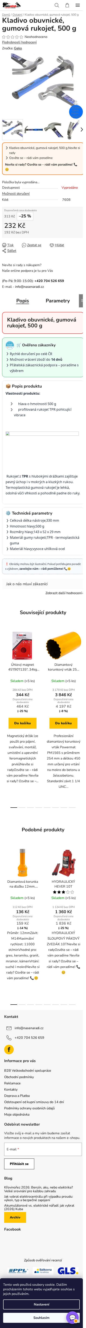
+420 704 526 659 (29, 1037)
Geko (18, 48)
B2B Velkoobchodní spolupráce (27, 1070)
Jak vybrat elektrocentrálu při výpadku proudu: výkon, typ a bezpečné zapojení (38, 1198)
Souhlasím (41, 1318)
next (81, 671)
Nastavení (41, 1304)
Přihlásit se (19, 1164)
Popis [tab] (22, 300)
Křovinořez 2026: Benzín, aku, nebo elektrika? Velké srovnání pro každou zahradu (38, 1189)
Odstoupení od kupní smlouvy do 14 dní (34, 1102)
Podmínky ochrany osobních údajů (29, 1108)
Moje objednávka (16, 1114)
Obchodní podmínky (19, 1077)
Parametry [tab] (58, 300)
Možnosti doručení (16, 193)
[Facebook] (9, 1049)
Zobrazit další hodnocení (64, 593)
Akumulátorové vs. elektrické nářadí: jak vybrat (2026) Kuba (39, 1207)
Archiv (15, 1217)
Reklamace (12, 1083)
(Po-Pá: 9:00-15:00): (33, 281)
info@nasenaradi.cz (29, 286)
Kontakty (11, 1089)
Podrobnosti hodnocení (19, 42)
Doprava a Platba (17, 1096)
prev (4, 671)
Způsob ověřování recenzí (43, 1260)
